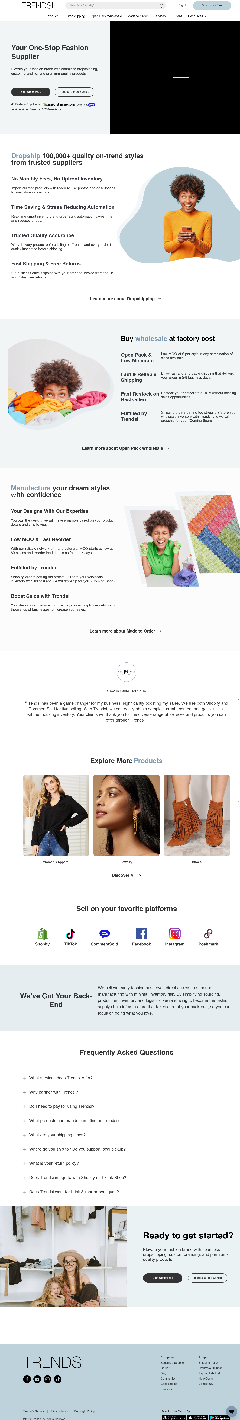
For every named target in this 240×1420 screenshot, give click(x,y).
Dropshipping (75, 16)
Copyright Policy (84, 1411)
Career (165, 1368)
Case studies (169, 1384)
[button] (126, 1078)
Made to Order (138, 16)
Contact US (206, 1384)
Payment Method (209, 1373)
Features (166, 1389)
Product (52, 16)
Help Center (206, 1378)
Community (168, 1378)
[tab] (126, 1078)
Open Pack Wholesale (106, 16)
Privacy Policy (59, 1411)
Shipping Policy (208, 1363)
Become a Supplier (173, 1363)
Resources (195, 16)
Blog (164, 1373)
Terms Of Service (33, 1411)
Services (160, 16)
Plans (178, 16)
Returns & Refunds (210, 1368)
